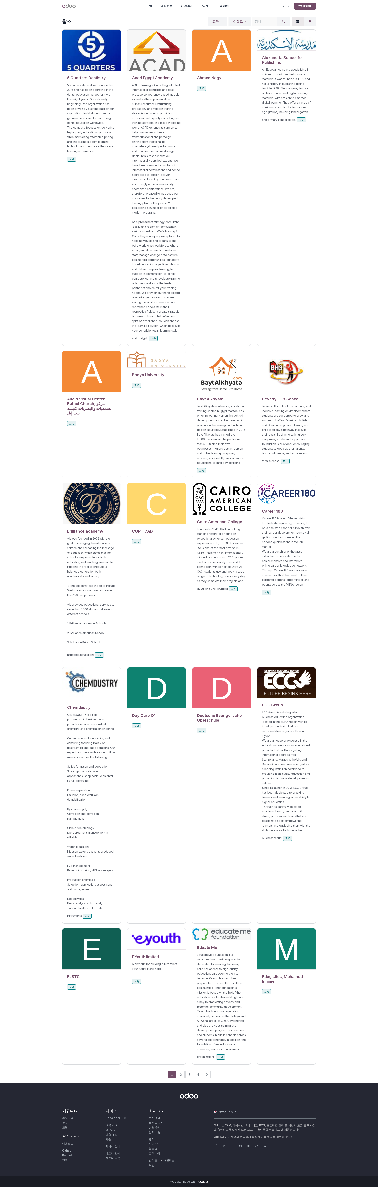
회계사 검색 (113, 1146)
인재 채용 (155, 1132)
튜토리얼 (67, 1118)
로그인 (286, 5)
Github (66, 1150)
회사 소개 (155, 1118)
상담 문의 (155, 1127)
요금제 (204, 5)
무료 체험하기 (305, 6)
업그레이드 (112, 1129)
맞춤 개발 (111, 1134)
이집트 (238, 21)
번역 (65, 1160)
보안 (151, 1165)
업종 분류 (166, 5)
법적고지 (154, 1160)
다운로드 (67, 1143)
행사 (151, 1139)
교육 (215, 21)
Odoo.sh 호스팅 (116, 1118)
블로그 (153, 1148)
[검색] (283, 21)
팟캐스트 (154, 1144)
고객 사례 (155, 1153)
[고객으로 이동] (91, 50)
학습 (108, 1139)
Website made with (183, 1181)
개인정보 (168, 1160)
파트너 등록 (113, 1158)
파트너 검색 (113, 1153)
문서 (65, 1122)
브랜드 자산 (156, 1122)
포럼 (65, 1127)
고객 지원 (223, 5)
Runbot (67, 1155)
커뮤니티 (186, 5)
